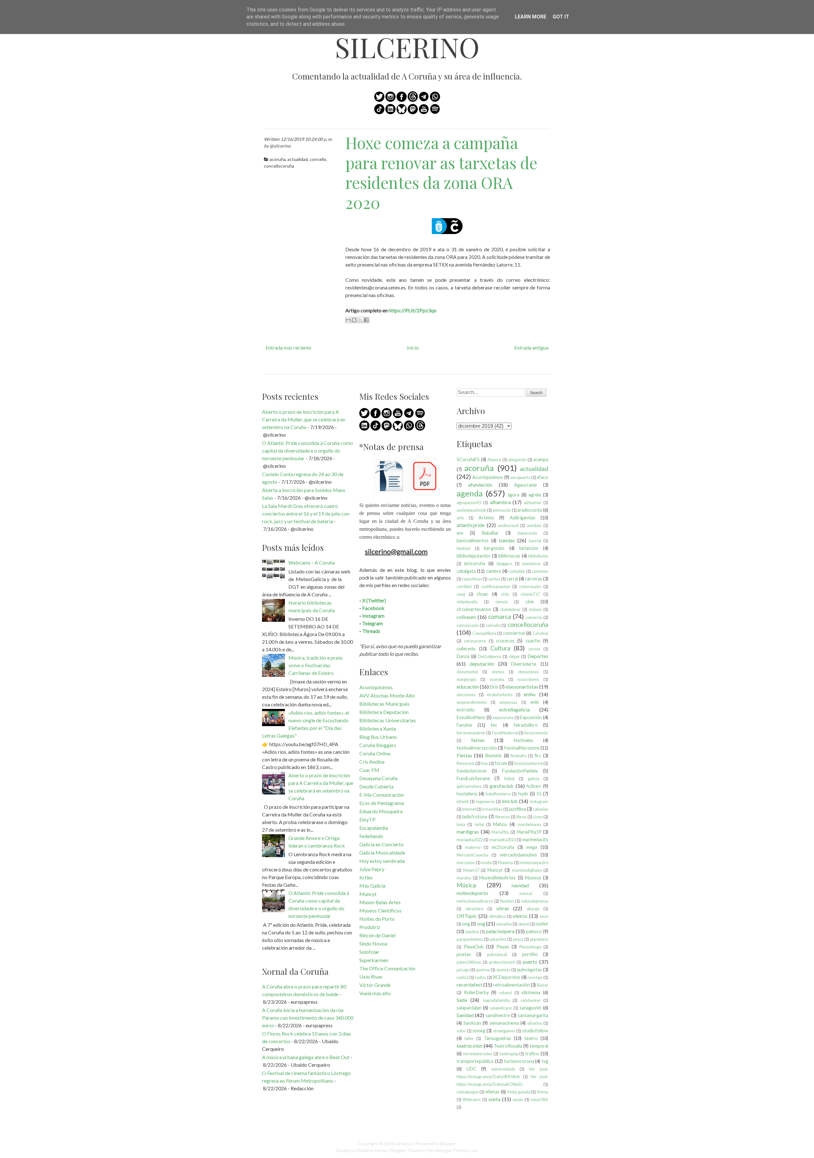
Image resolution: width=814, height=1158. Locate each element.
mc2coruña (503, 847)
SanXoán (472, 1023)
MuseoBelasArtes (497, 877)
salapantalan (469, 1007)
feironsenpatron (471, 732)
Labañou (540, 809)
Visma (542, 1091)
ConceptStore (485, 633)
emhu (529, 694)
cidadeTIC (530, 594)
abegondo (517, 459)
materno (472, 847)
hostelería (467, 793)
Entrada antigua (531, 347)
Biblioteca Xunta (377, 728)
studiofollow (535, 1030)
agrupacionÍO (469, 502)
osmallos (504, 923)
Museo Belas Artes (380, 902)
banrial (535, 540)
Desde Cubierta (376, 786)
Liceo (537, 816)
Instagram (373, 616)
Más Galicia (372, 886)
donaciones (528, 671)
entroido (466, 709)
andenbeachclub (471, 510)
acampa (540, 459)
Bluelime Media (372, 1150)
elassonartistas (522, 686)
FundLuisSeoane (473, 778)
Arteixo (486, 517)
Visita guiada (518, 1091)
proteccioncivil (502, 962)
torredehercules (477, 1053)
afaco (542, 477)
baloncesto (527, 533)
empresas (508, 702)
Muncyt (367, 894)
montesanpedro (534, 862)
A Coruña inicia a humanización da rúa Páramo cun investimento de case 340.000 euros (307, 1017)
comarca (499, 616)
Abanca (494, 459)
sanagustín (531, 1007)
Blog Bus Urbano (378, 737)
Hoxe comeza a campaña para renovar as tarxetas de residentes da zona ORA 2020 (441, 172)
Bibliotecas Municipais (384, 704)
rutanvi (505, 992)
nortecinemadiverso (475, 901)
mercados (466, 862)
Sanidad (465, 1015)
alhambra (500, 502)
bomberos (531, 563)
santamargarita (533, 1015)
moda (486, 862)
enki (534, 702)
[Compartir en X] (360, 320)
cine (530, 601)
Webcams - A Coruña (311, 562)
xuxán (518, 1099)
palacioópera (500, 931)
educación (468, 686)
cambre (493, 571)
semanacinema (504, 1023)
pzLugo (463, 969)
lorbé (479, 824)
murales (464, 877)
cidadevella (467, 601)
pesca (518, 939)
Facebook (373, 608)
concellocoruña (279, 166)
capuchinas (472, 578)
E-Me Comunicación (381, 795)
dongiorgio (466, 679)
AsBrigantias (522, 517)
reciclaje (535, 977)
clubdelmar (510, 609)
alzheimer (533, 502)
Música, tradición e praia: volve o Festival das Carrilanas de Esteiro (315, 665)
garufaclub (502, 786)
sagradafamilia (496, 1000)
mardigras (468, 832)
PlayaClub (474, 946)
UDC (471, 1068)
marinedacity (535, 839)
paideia (472, 931)
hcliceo (534, 786)
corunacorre (475, 640)
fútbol (509, 778)
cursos (534, 648)
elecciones (466, 694)
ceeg (461, 594)
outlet (541, 923)
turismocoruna (519, 1061)
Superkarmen (373, 960)
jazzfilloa (517, 809)
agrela (534, 494)
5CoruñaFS (468, 459)
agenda (470, 493)
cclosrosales (530, 586)
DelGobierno (489, 656)
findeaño (519, 755)
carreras (533, 578)
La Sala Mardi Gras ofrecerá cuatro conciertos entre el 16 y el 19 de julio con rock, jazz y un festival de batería (305, 513)
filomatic (493, 755)
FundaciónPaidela (520, 770)
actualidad (297, 159)
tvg (545, 1061)
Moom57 (471, 870)
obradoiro (474, 908)
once (544, 916)
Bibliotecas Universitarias (387, 720)
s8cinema (530, 992)
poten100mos (469, 962)
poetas (464, 954)
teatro (531, 1038)
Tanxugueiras (497, 1038)
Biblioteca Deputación (384, 712)
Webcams (472, 1099)
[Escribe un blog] (354, 320)
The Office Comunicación (387, 968)
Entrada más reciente (288, 347)
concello (318, 159)
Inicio (413, 347)
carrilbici (464, 586)
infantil (463, 801)
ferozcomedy (536, 732)
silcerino (407, 47)
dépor (514, 656)
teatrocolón (469, 1046)
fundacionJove (471, 770)
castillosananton (495, 586)
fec (494, 725)
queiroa (483, 969)
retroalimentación (511, 985)
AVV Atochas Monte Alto (387, 695)
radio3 (462, 977)
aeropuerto (520, 477)
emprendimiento (471, 702)
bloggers (504, 563)
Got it (561, 17)
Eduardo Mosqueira (381, 811)
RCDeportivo (506, 977)
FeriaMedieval (505, 732)
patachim (498, 939)
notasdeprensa (534, 901)
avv (460, 533)
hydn (523, 793)
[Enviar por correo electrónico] (348, 320)
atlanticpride (471, 525)
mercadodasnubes (518, 854)
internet (469, 809)
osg (481, 923)
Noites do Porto (377, 919)
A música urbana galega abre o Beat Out (305, 1057)
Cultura (500, 648)
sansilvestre (498, 1015)
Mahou (500, 824)
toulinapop (509, 1053)
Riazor (542, 985)
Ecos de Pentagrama (381, 803)
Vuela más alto (375, 993)
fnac (484, 763)
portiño (530, 954)
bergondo (494, 548)
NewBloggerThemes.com (453, 1150)
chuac (482, 594)
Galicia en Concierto (381, 844)
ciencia (501, 601)
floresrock (466, 763)
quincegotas (529, 969)
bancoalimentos (473, 540)
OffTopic (467, 916)
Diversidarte (523, 664)
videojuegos (468, 1091)
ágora (513, 494)
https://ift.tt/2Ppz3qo (413, 310)
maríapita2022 (470, 839)
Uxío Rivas (371, 977)
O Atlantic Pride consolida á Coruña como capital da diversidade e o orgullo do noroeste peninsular (307, 450)
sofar (461, 1030)
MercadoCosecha (472, 854)
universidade (503, 1068)
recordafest (469, 984)
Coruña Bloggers (377, 745)
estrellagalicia (514, 709)
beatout (463, 548)
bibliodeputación (473, 555)
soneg (479, 1030)
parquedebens (470, 939)
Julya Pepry (371, 869)
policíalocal (497, 954)
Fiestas (464, 755)
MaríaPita (500, 832)
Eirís (494, 687)
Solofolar (369, 952)
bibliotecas (509, 555)
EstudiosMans (471, 717)
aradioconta (529, 510)
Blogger (448, 1143)
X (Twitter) (374, 600)
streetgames (504, 1030)
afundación (480, 485)
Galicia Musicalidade (382, 852)
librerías (502, 816)
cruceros (505, 640)
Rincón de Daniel (377, 935)
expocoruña (503, 717)
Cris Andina (371, 762)
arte (460, 517)
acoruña (278, 159)
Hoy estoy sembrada (382, 861)
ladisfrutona (474, 816)
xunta (494, 1099)
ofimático (497, 916)
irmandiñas (492, 809)
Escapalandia (373, 828)
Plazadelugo (530, 946)
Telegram (372, 623)
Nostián (507, 901)
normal (526, 893)
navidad (520, 885)
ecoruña (497, 679)
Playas (502, 946)
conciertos (514, 633)
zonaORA (539, 1099)
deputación (482, 664)
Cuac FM (369, 770)
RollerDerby (476, 992)
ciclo (505, 594)
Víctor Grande (374, 985)
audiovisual (508, 525)
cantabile (517, 571)
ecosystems (528, 679)
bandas (507, 540)
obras (502, 908)
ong (466, 923)
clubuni (535, 609)
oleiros (520, 916)
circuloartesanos (474, 609)
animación (502, 510)
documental (467, 671)
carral (512, 578)
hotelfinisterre (498, 793)
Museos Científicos (380, 910)
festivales (523, 740)
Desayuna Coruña (378, 778)
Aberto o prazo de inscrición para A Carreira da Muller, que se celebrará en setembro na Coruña (303, 419)
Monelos (505, 862)
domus (498, 671)
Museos (533, 877)
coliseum (466, 617)
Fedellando (371, 836)
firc (538, 755)
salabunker (531, 1000)
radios (480, 977)
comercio (534, 617)
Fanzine (464, 725)
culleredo (466, 648)
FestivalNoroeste (522, 748)
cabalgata (466, 571)
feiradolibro (526, 725)
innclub (510, 801)
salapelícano (501, 1007)
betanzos (528, 548)
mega (531, 847)
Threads (371, 631)
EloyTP (367, 819)
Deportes (538, 656)
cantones (540, 571)
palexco (534, 931)
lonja (461, 824)
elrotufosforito (499, 694)
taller (469, 1038)
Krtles (366, 877)
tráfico (532, 1053)
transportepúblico (475, 1061)
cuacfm (533, 640)
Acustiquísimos (376, 687)
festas (478, 740)
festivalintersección (477, 748)
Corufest (540, 633)
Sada (462, 1000)
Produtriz (369, 927)
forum (500, 763)
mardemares (529, 824)
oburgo (533, 908)
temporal (539, 1046)
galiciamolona (469, 786)
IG (539, 793)
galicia (533, 778)
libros (521, 816)
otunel (523, 923)
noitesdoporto (472, 893)
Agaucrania (525, 485)
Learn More (530, 17)
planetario (539, 939)
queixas (503, 969)
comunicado (468, 625)
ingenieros (485, 801)
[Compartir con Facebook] (366, 320)
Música (466, 885)
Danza (463, 656)
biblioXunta (538, 555)
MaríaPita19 (529, 832)
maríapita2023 (503, 839)
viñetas (492, 1091)
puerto (530, 962)
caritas (494, 578)
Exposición (531, 717)
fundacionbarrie (528, 763)
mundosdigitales (527, 870)
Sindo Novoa (373, 943)
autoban (534, 525)
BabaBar (490, 533)
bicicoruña (474, 563)
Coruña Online (374, 753)
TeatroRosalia (508, 1046)
